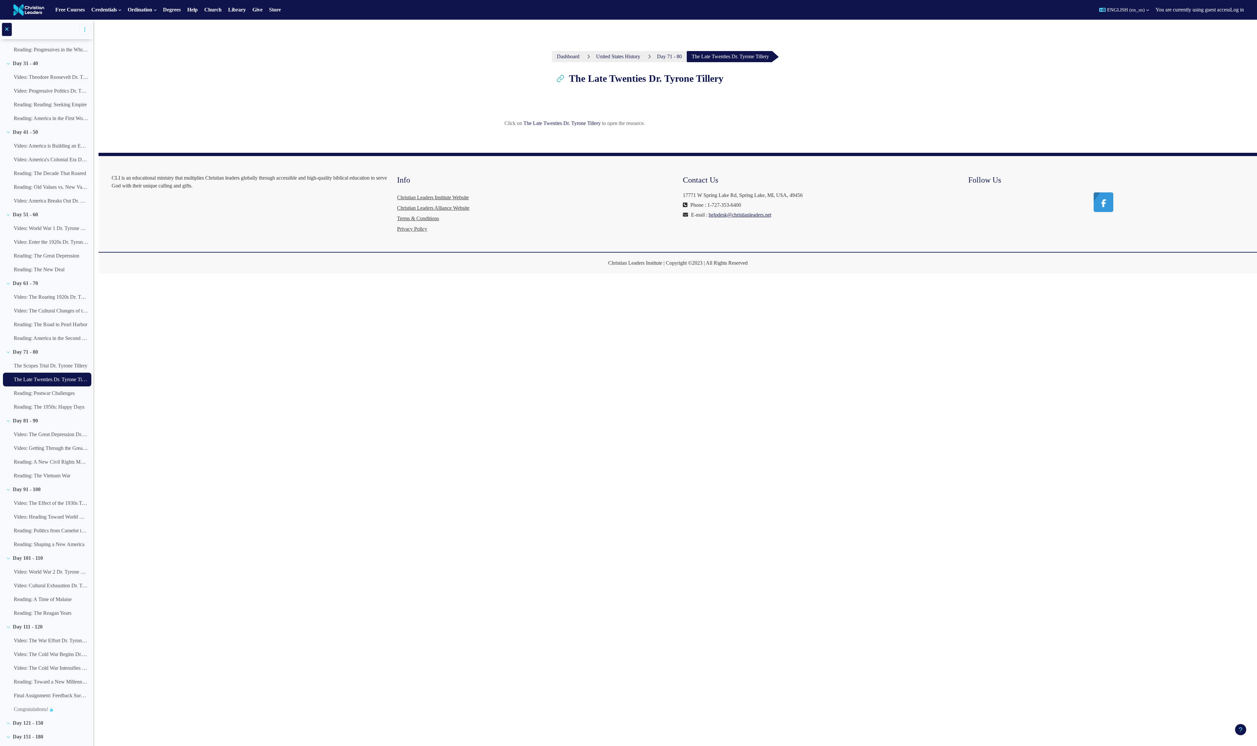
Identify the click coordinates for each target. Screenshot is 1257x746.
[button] (1124, 10)
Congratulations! (31, 709)
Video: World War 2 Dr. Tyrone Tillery (51, 572)
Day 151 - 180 (28, 736)
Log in (1237, 9)
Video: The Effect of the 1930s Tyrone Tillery (51, 503)
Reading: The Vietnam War (42, 475)
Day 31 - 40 (25, 63)
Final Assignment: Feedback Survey (51, 695)
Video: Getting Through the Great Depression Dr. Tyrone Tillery (51, 448)
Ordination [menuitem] (140, 9)
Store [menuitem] (275, 9)
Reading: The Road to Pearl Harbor (50, 324)
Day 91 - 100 (27, 489)
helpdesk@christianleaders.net (740, 215)
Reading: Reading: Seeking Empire (50, 104)
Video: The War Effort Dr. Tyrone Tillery (51, 640)
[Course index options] (85, 29)
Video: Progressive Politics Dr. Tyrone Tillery (51, 91)
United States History (618, 56)
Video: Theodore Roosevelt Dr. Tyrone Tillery (51, 77)
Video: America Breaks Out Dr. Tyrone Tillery (51, 201)
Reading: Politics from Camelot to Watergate (51, 530)
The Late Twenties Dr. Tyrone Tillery (51, 379)
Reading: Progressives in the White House (51, 49)
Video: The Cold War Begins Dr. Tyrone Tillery (51, 654)
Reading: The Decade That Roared (50, 173)
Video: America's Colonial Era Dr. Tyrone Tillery (51, 159)
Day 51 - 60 (25, 214)
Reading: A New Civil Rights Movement (51, 462)
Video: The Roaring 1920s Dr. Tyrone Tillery (51, 297)
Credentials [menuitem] (104, 9)
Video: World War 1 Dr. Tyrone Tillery (51, 228)
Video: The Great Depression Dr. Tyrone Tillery (51, 434)
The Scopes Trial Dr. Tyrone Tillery (50, 365)
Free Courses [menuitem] (70, 9)
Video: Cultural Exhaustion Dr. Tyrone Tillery (51, 585)
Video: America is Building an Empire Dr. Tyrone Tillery (51, 146)
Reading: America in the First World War (51, 118)
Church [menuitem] (213, 9)
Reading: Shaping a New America (49, 544)
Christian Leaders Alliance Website (433, 208)
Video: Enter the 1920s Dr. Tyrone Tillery (51, 242)
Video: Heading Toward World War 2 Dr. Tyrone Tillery (51, 517)
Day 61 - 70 (25, 283)
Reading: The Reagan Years (42, 613)
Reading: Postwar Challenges (44, 393)
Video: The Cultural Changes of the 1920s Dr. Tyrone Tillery (51, 310)
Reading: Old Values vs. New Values (51, 187)
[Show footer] (1241, 730)
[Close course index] (7, 29)
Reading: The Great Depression (46, 255)
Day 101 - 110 (28, 558)
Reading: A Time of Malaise (43, 599)
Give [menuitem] (257, 9)
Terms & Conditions (418, 218)
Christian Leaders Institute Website (433, 197)
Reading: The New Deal (39, 269)
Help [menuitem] (192, 9)
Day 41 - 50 (25, 132)
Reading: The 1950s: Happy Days (49, 407)
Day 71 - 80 (25, 352)
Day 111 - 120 (28, 627)
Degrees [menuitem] (172, 9)
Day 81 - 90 (25, 420)
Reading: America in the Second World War (51, 338)
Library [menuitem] (237, 9)
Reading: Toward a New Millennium (51, 681)
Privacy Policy (412, 229)
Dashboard (568, 56)
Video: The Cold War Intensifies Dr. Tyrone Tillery (51, 668)
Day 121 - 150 (28, 723)
